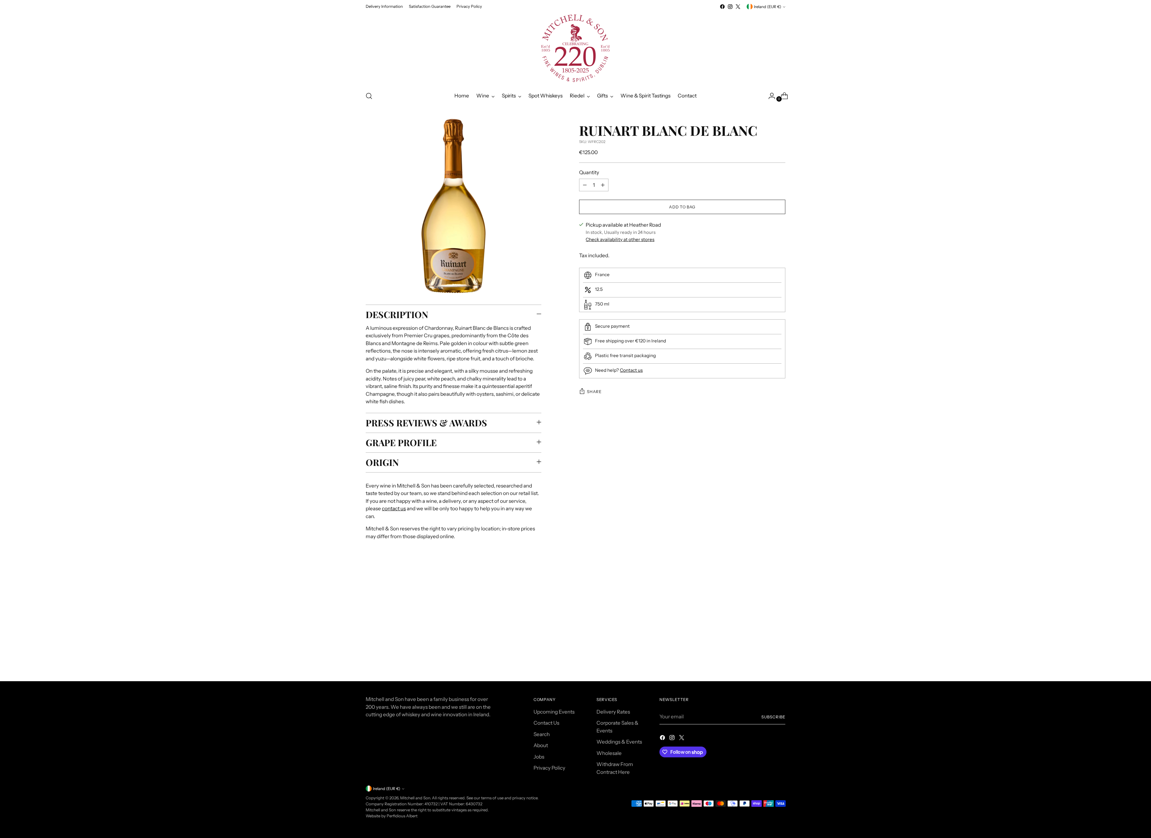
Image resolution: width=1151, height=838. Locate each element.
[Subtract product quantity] (584, 185)
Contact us (631, 370)
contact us (394, 508)
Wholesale (609, 753)
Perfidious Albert (402, 815)
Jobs (539, 757)
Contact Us (546, 723)
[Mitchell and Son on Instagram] (730, 6)
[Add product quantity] (602, 185)
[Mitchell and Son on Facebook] (722, 6)
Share (594, 391)
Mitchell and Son (415, 797)
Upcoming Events (554, 712)
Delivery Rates (613, 712)
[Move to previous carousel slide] (766, 595)
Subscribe (773, 716)
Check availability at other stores (620, 239)
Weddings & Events (619, 742)
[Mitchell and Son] (575, 48)
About (541, 745)
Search (542, 734)
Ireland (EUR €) (767, 6)
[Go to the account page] (769, 96)
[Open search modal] (369, 96)
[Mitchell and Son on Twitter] (738, 6)
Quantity (589, 172)
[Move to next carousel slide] (780, 594)
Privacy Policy (549, 768)
